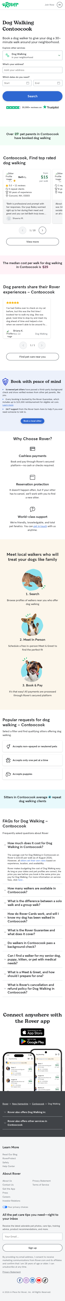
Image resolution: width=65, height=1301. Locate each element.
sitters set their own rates (33, 860)
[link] (32, 96)
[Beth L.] (26, 196)
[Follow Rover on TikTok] (45, 1280)
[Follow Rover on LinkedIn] (32, 1280)
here (20, 879)
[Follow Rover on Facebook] (20, 1280)
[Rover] (10, 4)
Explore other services (14, 47)
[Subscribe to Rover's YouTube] (39, 1280)
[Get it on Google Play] (32, 1041)
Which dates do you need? (16, 77)
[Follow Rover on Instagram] (26, 1280)
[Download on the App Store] (32, 1032)
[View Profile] (26, 318)
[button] (59, 5)
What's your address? (13, 64)
